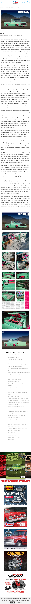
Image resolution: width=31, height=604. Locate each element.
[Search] (29, 2)
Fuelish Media (8, 35)
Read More (19, 602)
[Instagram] (24, 2)
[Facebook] (21, 2)
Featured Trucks (9, 7)
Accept (12, 602)
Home (1, 7)
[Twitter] (22, 2)
